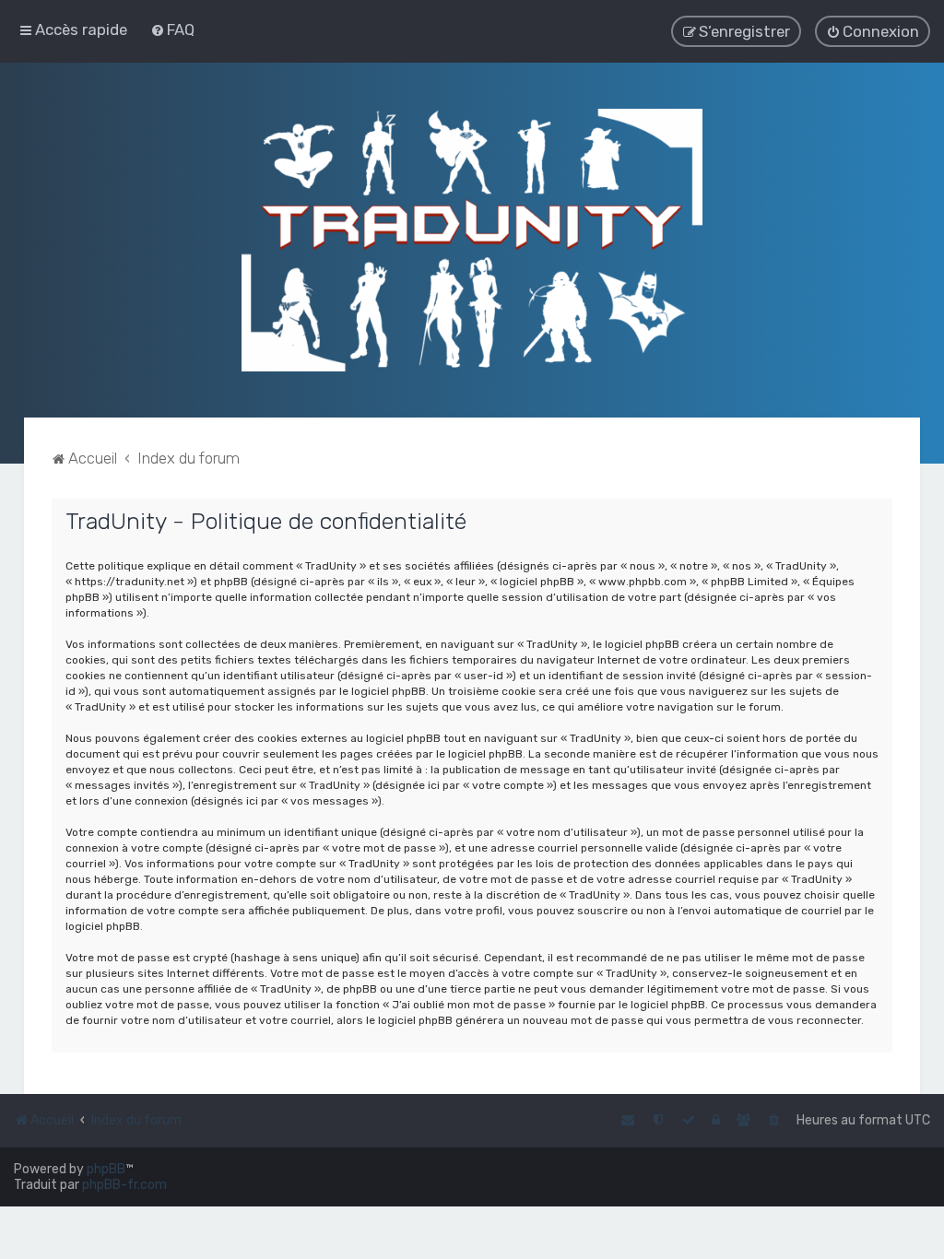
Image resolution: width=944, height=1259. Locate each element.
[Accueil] (472, 240)
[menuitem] (172, 29)
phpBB (106, 1169)
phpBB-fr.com (124, 1185)
